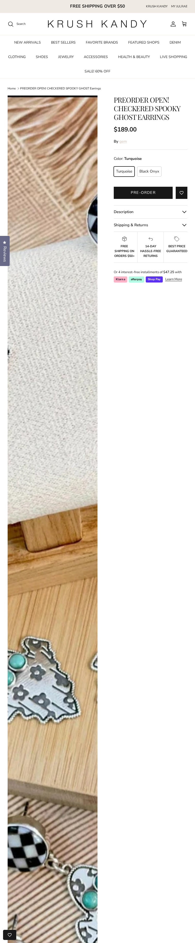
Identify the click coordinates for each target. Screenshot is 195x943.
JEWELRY (66, 56)
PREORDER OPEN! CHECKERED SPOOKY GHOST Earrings (60, 88)
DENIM (175, 42)
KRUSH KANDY (157, 6)
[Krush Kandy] (97, 24)
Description (124, 211)
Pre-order (143, 192)
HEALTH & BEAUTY (134, 56)
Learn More (173, 279)
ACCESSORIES (96, 56)
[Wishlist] (9, 935)
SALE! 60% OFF (97, 71)
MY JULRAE (179, 6)
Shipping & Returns (131, 225)
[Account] (172, 24)
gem (123, 141)
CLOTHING (17, 56)
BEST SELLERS (63, 42)
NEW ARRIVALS (27, 42)
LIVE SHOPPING (173, 56)
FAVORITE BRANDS (102, 42)
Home (12, 88)
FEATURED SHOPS (143, 42)
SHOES (42, 56)
